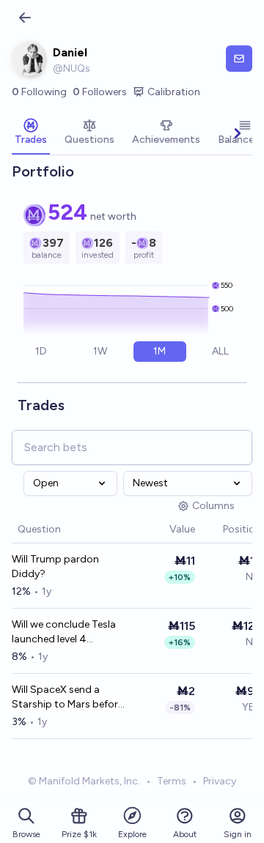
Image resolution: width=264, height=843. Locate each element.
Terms (171, 781)
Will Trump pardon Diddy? (55, 566)
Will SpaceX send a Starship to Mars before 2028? (67, 697)
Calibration (173, 92)
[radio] (41, 351)
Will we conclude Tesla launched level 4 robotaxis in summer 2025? (64, 632)
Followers (100, 92)
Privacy (219, 781)
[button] (162, 529)
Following (39, 92)
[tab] (31, 133)
